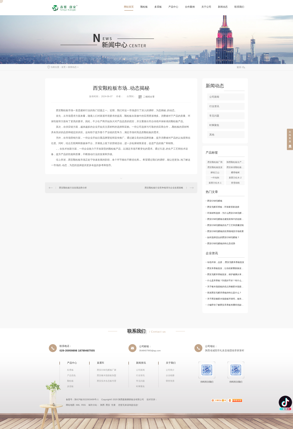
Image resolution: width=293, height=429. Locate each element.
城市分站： (94, 405)
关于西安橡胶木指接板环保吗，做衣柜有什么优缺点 (226, 299)
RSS (83, 405)
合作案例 (190, 6)
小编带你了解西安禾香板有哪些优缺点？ (226, 305)
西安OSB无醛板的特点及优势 (221, 243)
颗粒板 (144, 6)
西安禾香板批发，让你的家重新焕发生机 (226, 268)
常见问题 (214, 115)
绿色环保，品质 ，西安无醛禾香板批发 (225, 262)
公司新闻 (214, 97)
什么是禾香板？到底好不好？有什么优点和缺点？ (226, 280)
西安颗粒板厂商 (215, 162)
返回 (239, 67)
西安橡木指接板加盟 (106, 375)
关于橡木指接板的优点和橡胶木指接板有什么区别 (226, 286)
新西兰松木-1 (215, 183)
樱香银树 (235, 172)
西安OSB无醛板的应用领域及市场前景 (225, 231)
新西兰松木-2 (235, 177)
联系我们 (239, 6)
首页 (63, 67)
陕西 (102, 405)
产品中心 (173, 6)
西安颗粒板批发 (215, 167)
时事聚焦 (214, 125)
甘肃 (113, 405)
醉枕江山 (215, 172)
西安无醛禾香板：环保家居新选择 (223, 207)
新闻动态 (223, 6)
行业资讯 (214, 106)
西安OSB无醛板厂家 (106, 370)
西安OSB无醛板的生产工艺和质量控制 (225, 225)
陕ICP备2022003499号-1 (86, 399)
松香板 (70, 370)
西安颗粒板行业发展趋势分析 (73, 187)
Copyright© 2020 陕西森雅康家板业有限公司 (122, 399)
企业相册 (170, 375)
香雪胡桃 (235, 183)
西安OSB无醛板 (214, 201)
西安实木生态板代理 (106, 381)
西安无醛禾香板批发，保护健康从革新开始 (226, 274)
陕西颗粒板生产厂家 (236, 162)
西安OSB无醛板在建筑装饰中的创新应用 (226, 219)
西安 (108, 405)
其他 (81, 67)
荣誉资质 (170, 381)
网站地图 (70, 405)
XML (78, 405)
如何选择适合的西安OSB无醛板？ (223, 237)
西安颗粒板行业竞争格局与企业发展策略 (164, 187)
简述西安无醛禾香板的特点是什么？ (224, 292)
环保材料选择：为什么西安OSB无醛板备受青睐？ (226, 213)
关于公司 (206, 6)
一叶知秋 (215, 177)
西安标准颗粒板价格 (236, 167)
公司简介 (170, 370)
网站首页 (129, 6)
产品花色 (71, 375)
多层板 (158, 6)
